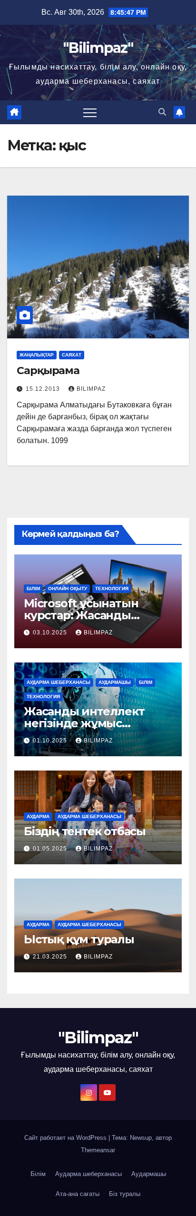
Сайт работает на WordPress (66, 1137)
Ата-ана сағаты (77, 1193)
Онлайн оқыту (67, 588)
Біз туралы (124, 1193)
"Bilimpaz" (98, 48)
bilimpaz (91, 389)
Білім (33, 588)
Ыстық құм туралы (79, 939)
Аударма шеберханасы (58, 682)
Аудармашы (114, 682)
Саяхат (71, 354)
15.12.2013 (44, 389)
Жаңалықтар (37, 354)
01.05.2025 (51, 848)
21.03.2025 (51, 956)
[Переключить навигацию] (90, 112)
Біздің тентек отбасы (85, 831)
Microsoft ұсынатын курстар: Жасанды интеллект (81, 615)
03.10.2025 (51, 632)
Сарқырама (48, 370)
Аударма (38, 816)
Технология (111, 588)
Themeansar (98, 1150)
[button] (162, 112)
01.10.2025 (51, 740)
